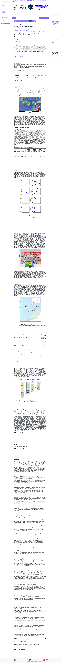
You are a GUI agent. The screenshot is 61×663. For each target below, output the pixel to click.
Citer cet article (20, 56)
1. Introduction (4, 10)
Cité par (3, 20)
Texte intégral (4, 8)
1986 (18, 86)
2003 (42, 223)
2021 (33, 92)
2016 (20, 88)
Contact (40, 661)
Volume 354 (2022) (25, 21)
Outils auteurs (43, 13)
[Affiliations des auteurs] (27, 30)
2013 (44, 235)
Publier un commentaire (5, 23)
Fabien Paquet (22, 30)
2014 (36, 291)
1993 (26, 226)
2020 (18, 95)
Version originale (17, 24)
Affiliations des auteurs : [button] (17, 68)
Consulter (14, 17)
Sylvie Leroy (37, 29)
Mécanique (21, 0)
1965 (17, 124)
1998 (24, 94)
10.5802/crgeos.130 (18, 63)
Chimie (36, 0)
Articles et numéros (21, 13)
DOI (38, 465)
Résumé (3, 5)
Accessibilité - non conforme (30, 661)
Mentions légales (44, 661)
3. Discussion (4, 13)
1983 (14, 88)
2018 (24, 86)
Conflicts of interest (4, 16)
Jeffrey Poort (25, 29)
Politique (25, 641)
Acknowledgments (4, 17)
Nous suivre (36, 661)
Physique (25, 0)
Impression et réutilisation (48, 13)
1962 (21, 90)
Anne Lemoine (16, 30)
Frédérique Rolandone (17, 29)
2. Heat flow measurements (4, 12)
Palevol (33, 0)
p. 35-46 (30, 21)
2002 (34, 226)
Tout (39, 17)
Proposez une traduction (37, 75)
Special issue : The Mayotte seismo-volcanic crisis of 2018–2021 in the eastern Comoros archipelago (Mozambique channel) (55, 47)
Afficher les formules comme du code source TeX (40, 24)
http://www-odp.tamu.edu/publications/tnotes (37, 473)
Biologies (39, 0)
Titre (2, 3)
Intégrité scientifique (36, 13)
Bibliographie (4, 18)
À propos (15, 13)
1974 (43, 288)
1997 (18, 143)
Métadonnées (4, 7)
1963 (44, 167)
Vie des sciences (44, 0)
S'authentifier (30, 653)
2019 (36, 118)
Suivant (34, 21)
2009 (14, 422)
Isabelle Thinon (43, 29)
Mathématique (17, 0)
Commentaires (4, 22)
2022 (35, 120)
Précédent (15, 21)
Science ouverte (28, 13)
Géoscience (29, 0)
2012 (25, 163)
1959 (14, 143)
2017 (35, 90)
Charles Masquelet (31, 29)
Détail (15, 56)
